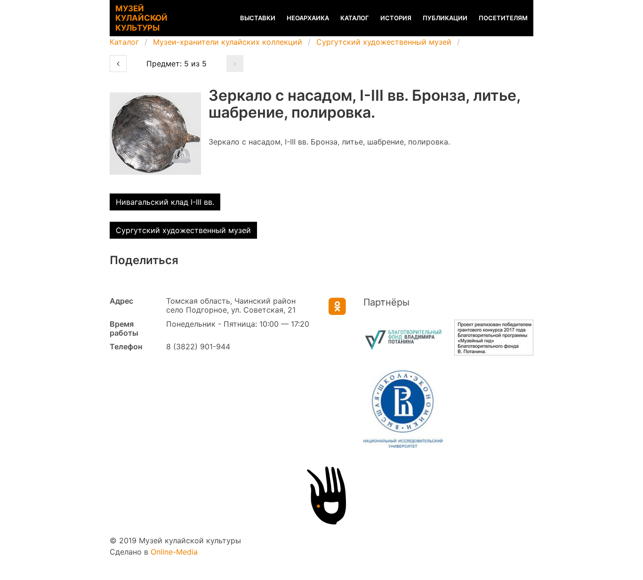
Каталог (354, 18)
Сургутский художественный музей (383, 42)
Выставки (257, 18)
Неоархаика (308, 18)
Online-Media (174, 551)
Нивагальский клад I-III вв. (165, 202)
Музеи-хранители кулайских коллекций (227, 42)
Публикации (445, 18)
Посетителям (503, 18)
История (395, 18)
